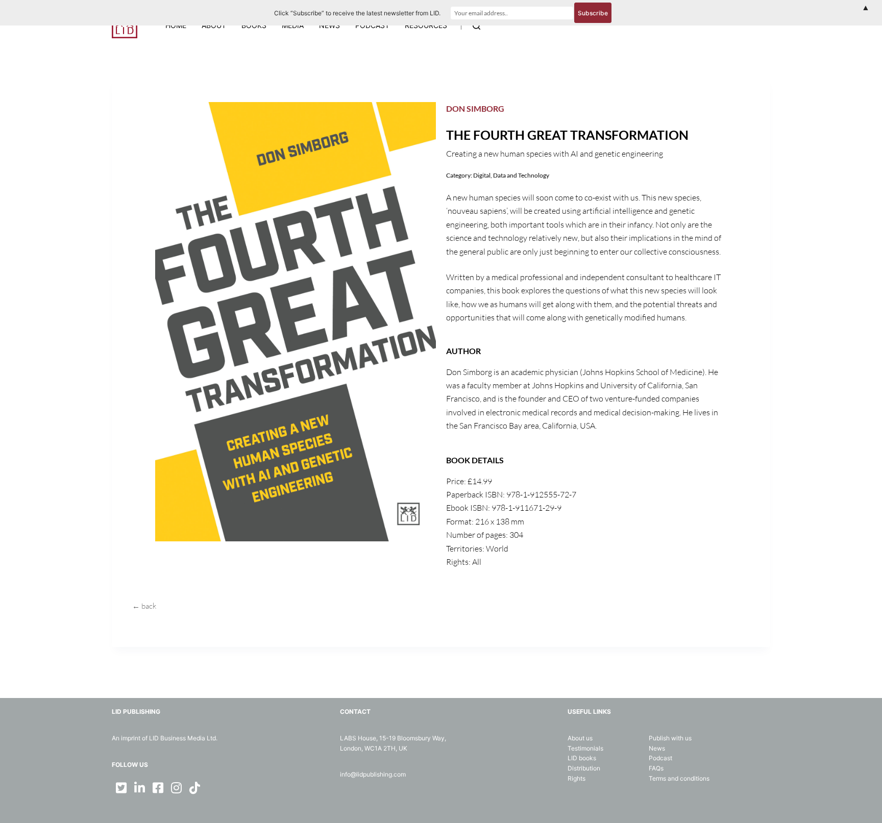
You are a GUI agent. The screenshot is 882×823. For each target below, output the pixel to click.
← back (144, 606)
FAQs (656, 768)
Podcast (660, 758)
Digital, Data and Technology (511, 175)
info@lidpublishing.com (373, 774)
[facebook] (158, 788)
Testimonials (585, 748)
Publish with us (670, 738)
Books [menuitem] (253, 25)
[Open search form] (476, 26)
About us (580, 738)
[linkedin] (139, 788)
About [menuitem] (214, 25)
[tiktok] (194, 788)
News (657, 748)
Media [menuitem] (293, 25)
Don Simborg (475, 108)
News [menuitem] (329, 25)
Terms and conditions (679, 778)
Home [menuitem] (175, 25)
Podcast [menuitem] (372, 25)
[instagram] (176, 788)
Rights (576, 778)
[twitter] (121, 788)
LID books (582, 758)
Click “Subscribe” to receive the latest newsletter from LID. (357, 13)
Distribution (584, 768)
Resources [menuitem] (426, 25)
